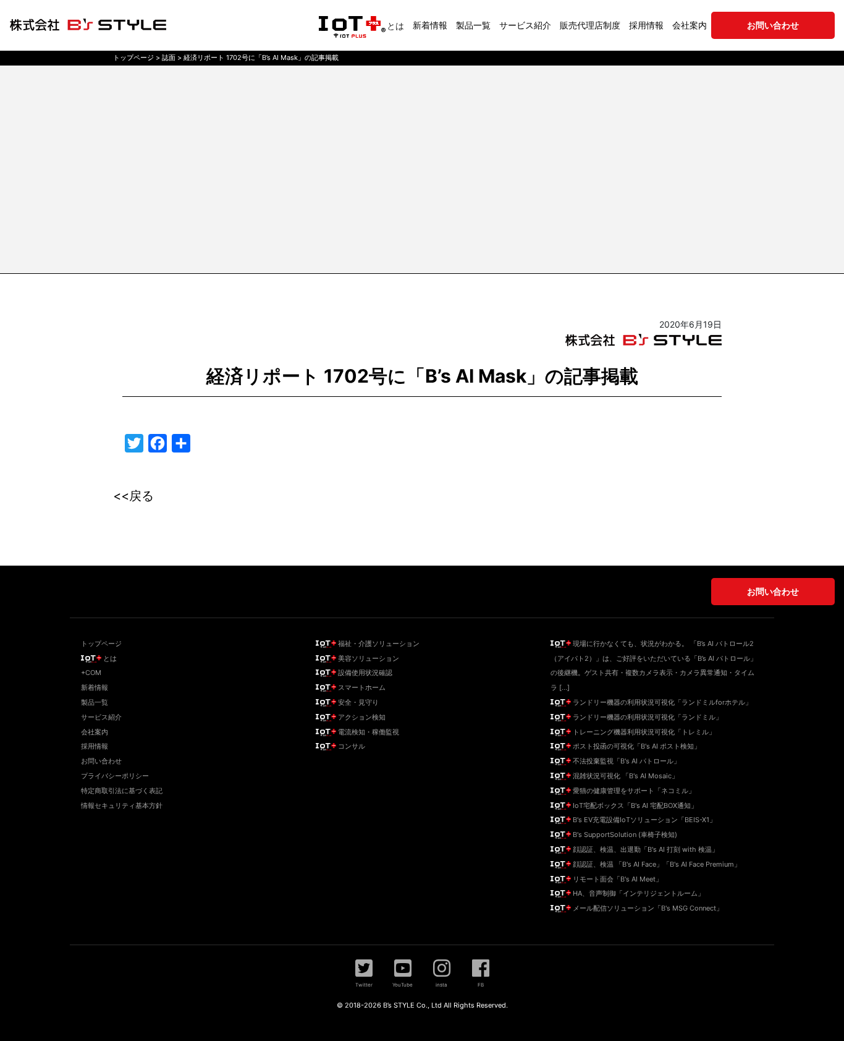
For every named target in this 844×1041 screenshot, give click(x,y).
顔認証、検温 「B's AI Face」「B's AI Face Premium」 (656, 864)
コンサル (350, 746)
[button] (363, 973)
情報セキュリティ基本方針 (121, 805)
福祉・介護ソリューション (378, 643)
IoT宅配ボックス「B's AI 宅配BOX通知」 (634, 805)
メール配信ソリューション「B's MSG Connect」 (647, 908)
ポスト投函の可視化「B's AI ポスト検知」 (636, 746)
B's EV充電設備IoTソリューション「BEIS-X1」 (643, 819)
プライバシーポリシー (115, 775)
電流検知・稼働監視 (367, 732)
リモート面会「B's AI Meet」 (616, 879)
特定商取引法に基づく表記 (121, 790)
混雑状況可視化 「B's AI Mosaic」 (624, 775)
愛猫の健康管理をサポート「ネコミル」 (633, 790)
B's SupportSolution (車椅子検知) (624, 834)
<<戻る (133, 495)
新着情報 (430, 25)
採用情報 (646, 25)
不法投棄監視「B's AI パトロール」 (625, 761)
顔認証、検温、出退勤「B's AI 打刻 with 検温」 (645, 849)
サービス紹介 (525, 25)
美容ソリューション (367, 658)
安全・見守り (357, 702)
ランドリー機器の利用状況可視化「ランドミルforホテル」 (661, 702)
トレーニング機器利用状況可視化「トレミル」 (643, 732)
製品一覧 (473, 25)
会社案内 (689, 25)
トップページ (101, 643)
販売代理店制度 (590, 25)
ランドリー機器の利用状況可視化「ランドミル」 (646, 717)
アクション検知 (361, 717)
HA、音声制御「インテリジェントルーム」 (637, 893)
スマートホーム (361, 687)
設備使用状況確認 (364, 672)
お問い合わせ (101, 761)
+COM (91, 672)
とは (395, 25)
